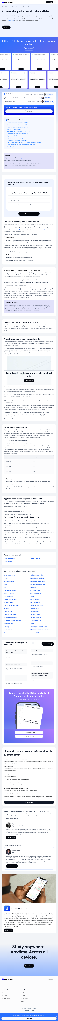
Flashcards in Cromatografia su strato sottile (17, 140)
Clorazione (33, 587)
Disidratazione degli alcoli (11, 605)
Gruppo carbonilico (35, 621)
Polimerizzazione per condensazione (40, 630)
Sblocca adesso (29, 380)
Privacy (27, 1010)
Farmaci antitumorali (10, 590)
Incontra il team (6, 998)
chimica (23, 509)
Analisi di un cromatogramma (14, 129)
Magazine (23, 1001)
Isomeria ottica (8, 596)
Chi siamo (4, 995)
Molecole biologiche (35, 593)
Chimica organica (35, 559)
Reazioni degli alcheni (10, 618)
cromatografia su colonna (44, 230)
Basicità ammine (34, 599)
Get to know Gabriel (12, 866)
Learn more (8, 930)
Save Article (30, 111)
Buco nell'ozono (8, 624)
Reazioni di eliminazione (37, 578)
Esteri (5, 587)
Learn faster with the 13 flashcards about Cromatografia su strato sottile (24, 142)
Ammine (6, 609)
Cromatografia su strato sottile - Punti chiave (17, 133)
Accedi (34, 740)
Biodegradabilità (9, 602)
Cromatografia (8, 612)
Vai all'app (49, 2)
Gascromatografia (35, 590)
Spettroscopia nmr (9, 575)
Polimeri (6, 578)
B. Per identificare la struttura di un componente (19, 201)
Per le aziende (24, 998)
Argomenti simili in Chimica (13, 136)
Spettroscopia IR (9, 593)
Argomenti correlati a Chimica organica (16, 138)
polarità (40, 307)
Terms (32, 1010)
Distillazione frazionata (10, 599)
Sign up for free (29, 48)
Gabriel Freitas (49, 98)
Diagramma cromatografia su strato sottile (17, 125)
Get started (6, 27)
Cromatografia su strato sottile (38, 627)
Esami (22, 993)
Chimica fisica (8, 562)
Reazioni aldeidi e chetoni (37, 581)
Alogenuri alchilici (35, 633)
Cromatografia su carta (10, 615)
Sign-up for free (29, 966)
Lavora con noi (5, 993)
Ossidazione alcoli (9, 581)
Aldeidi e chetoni (34, 609)
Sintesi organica (34, 612)
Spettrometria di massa (36, 605)
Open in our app (29, 214)
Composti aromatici (35, 618)
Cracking (6, 627)
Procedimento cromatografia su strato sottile (17, 127)
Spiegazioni (23, 995)
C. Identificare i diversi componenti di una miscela (19, 205)
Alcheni (32, 596)
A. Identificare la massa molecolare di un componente (20, 197)
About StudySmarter (12, 147)
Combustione (8, 630)
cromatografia (10, 20)
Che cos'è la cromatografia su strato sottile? (17, 123)
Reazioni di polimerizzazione (12, 621)
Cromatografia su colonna (37, 584)
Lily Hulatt (50, 94)
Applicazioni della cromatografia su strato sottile (18, 131)
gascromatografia (19, 230)
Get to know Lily (11, 837)
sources (30, 98)
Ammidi (32, 624)
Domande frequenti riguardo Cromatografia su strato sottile (21, 144)
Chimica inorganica (9, 559)
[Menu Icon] (55, 2)
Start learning (46, 644)
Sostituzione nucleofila (36, 575)
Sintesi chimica (8, 633)
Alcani (5, 584)
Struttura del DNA (35, 602)
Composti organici (35, 615)
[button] (3, 33)
